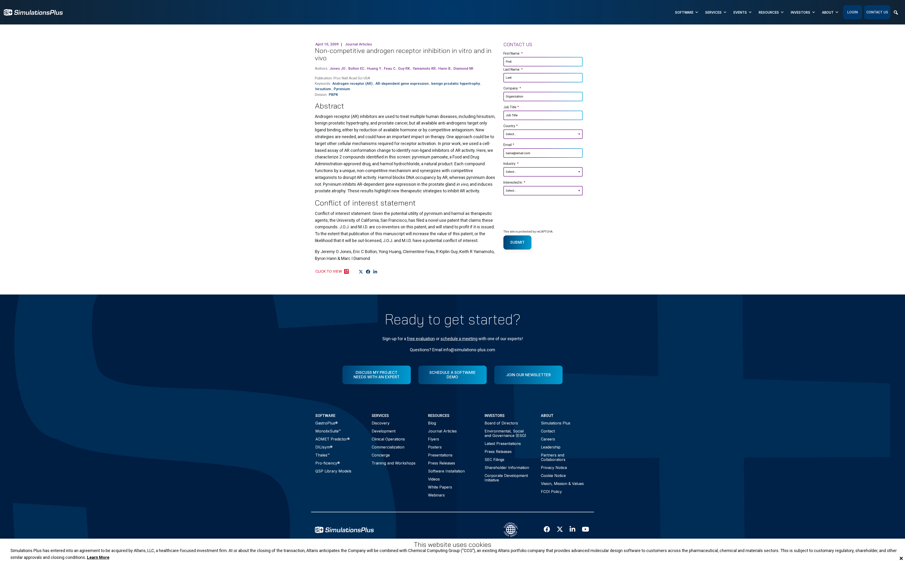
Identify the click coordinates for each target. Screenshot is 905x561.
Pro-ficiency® (327, 463)
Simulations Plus (555, 423)
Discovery (381, 423)
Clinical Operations (388, 439)
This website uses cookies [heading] (452, 544)
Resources (769, 12)
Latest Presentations (503, 443)
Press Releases (441, 463)
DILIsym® (324, 447)
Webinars (436, 495)
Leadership (550, 447)
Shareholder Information (507, 467)
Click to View (328, 271)
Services (713, 12)
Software (684, 12)
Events (740, 12)
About (828, 12)
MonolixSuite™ (328, 431)
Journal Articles (442, 431)
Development (383, 431)
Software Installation (446, 471)
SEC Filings (494, 459)
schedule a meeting (458, 338)
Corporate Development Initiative (506, 477)
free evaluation (421, 338)
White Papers (440, 487)
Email (508, 145)
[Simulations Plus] (33, 11)
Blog (432, 423)
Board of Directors (501, 423)
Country (510, 126)
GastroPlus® (326, 423)
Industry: (511, 163)
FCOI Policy (551, 491)
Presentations (440, 455)
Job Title (511, 107)
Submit (517, 242)
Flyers (433, 439)
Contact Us (877, 12)
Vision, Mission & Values (562, 483)
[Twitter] (361, 271)
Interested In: (514, 182)
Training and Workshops (393, 463)
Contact (548, 431)
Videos (434, 479)
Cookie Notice (553, 475)
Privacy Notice (554, 467)
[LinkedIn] (375, 271)
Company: (512, 88)
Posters (435, 447)
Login (852, 12)
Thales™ (322, 455)
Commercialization (388, 447)
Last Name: (513, 69)
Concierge (381, 455)
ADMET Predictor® (332, 439)
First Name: (513, 53)
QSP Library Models (333, 471)
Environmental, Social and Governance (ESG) (505, 433)
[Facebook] (368, 271)
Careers (548, 439)
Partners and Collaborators (553, 457)
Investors (800, 12)
